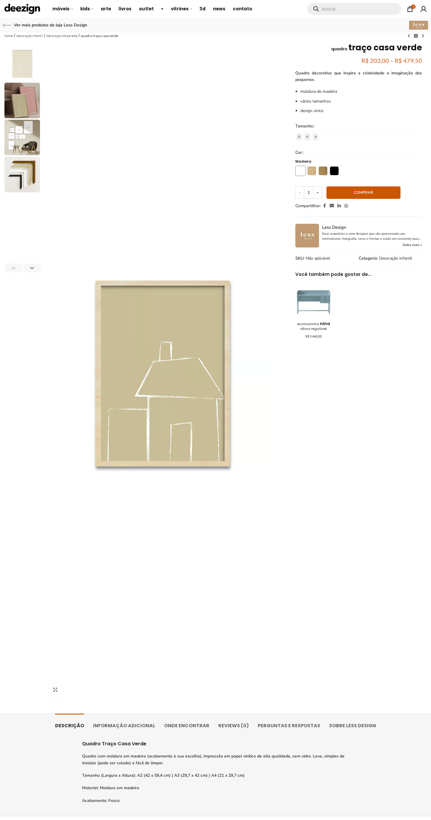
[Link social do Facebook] (324, 206)
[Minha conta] (424, 9)
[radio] (299, 136)
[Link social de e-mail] (332, 206)
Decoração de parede (61, 35)
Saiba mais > (412, 245)
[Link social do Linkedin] (339, 206)
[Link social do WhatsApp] (346, 206)
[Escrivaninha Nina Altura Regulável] (313, 298)
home (8, 35)
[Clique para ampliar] (55, 689)
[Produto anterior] (408, 36)
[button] (13, 267)
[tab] (69, 723)
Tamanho (304, 126)
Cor (298, 152)
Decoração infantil (29, 35)
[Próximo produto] (423, 36)
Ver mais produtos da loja (50, 25)
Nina (313, 326)
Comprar (363, 192)
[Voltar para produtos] (415, 36)
